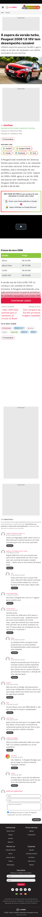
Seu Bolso (25, 332)
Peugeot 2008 (14, 332)
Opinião (31, 850)
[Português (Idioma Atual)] (16, 893)
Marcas (31, 831)
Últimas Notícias (10, 850)
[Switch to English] (21, 893)
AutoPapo (8, 125)
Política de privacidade (21, 914)
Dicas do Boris (10, 857)
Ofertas (31, 865)
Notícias (7, 12)
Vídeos (34, 332)
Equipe (10, 835)
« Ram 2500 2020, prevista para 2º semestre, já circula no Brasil (10, 314)
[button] (31, 7)
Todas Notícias (7, 328)
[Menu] (3, 7)
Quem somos (11, 831)
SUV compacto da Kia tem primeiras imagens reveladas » (31, 314)
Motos (10, 853)
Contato (10, 838)
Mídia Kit (10, 842)
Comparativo (31, 835)
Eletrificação (10, 865)
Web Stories (31, 861)
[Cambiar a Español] (25, 893)
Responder (9, 545)
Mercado (4, 332)
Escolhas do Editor (19, 328)
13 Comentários (7, 139)
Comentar (36, 820)
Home (2, 12)
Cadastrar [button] (21, 884)
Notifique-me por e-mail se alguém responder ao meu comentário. (22, 813)
